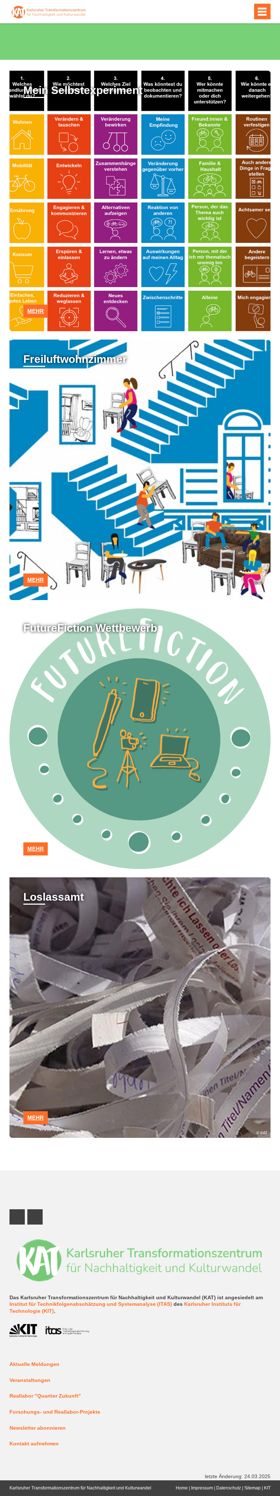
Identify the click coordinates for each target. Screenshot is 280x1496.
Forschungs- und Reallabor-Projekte (54, 1412)
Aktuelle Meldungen (34, 1364)
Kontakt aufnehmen (34, 1443)
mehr (35, 580)
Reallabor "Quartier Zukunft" (45, 1396)
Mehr (35, 311)
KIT (267, 1488)
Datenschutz (228, 1488)
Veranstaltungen (29, 1380)
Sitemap (252, 1488)
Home (182, 1488)
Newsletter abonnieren (37, 1428)
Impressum (202, 1488)
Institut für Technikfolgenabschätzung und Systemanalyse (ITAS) (90, 1304)
